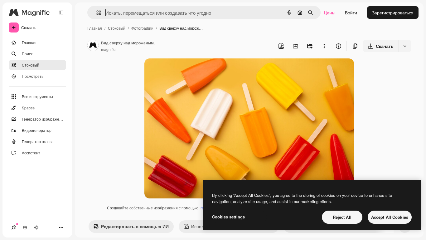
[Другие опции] (324, 46)
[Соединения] (14, 227)
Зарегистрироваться (393, 12)
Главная (94, 28)
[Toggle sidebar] (61, 13)
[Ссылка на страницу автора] (93, 46)
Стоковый (116, 28)
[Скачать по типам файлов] (405, 46)
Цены (330, 12)
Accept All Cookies (389, 217)
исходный (186, 70)
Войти (351, 12)
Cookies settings (228, 217)
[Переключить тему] (36, 227)
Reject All (342, 217)
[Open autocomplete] (96, 12)
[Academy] (25, 227)
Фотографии (142, 28)
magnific (108, 49)
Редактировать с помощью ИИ (135, 226)
